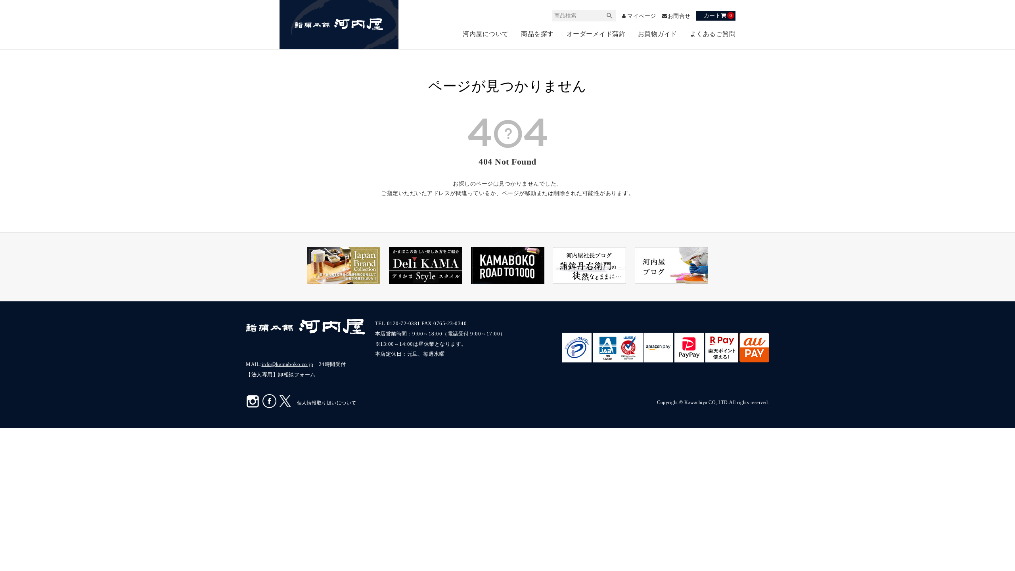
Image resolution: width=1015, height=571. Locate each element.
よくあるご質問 (713, 34)
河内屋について (486, 34)
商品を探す (537, 34)
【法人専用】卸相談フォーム (281, 374)
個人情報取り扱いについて (326, 403)
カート (718, 15)
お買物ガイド (657, 34)
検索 (609, 15)
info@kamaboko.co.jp (288, 364)
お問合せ (679, 16)
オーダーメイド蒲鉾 (596, 34)
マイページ (641, 16)
